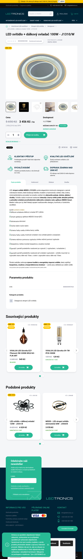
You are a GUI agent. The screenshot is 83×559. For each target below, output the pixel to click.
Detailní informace (12, 141)
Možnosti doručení (49, 129)
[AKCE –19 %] (24, 406)
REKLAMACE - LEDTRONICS (14, 525)
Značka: (52, 42)
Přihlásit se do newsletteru (21, 494)
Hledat (51, 14)
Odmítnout (52, 543)
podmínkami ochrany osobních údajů (22, 488)
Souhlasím (66, 543)
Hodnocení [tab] (34, 182)
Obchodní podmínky (12, 5)
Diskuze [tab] (51, 182)
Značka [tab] (66, 182)
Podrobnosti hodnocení (35, 41)
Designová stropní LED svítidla (25, 301)
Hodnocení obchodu (12, 522)
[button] (40, 376)
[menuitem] (17, 21)
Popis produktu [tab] (16, 182)
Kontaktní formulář (67, 528)
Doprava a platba (25, 5)
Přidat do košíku (32, 135)
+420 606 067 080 (67, 517)
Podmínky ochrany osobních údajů (16, 519)
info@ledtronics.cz (67, 513)
